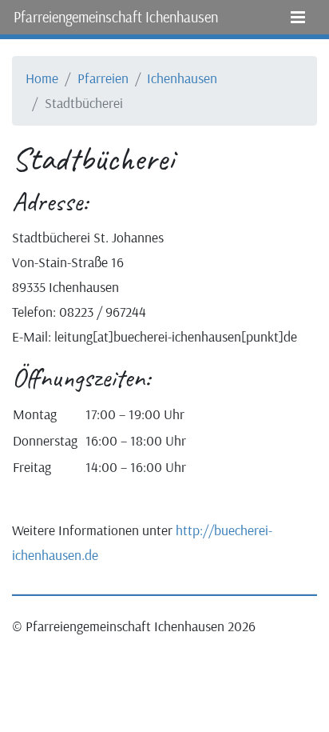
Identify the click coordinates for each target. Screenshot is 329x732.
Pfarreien (103, 77)
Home (42, 77)
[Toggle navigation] (297, 17)
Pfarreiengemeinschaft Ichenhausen (116, 16)
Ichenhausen (182, 77)
